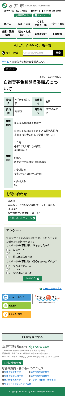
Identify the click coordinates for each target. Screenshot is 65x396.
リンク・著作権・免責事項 (43, 380)
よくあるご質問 (15, 314)
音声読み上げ (24, 15)
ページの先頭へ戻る (52, 288)
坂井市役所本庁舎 (12, 372)
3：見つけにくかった (20, 272)
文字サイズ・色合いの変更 (15, 11)
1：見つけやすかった (20, 266)
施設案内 (12, 306)
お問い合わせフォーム (20, 218)
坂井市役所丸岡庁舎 (40, 372)
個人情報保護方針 (12, 380)
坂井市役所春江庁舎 (40, 376)
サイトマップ (43, 15)
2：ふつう (14, 253)
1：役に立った (17, 249)
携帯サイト (36, 11)
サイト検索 (12, 52)
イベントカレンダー (17, 297)
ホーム (5, 61)
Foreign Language (52, 11)
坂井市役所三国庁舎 (13, 376)
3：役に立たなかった (20, 256)
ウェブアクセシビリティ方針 (17, 384)
